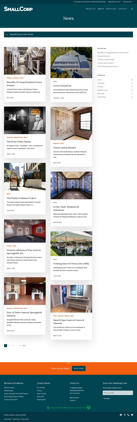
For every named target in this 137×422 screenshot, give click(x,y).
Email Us (73, 400)
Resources (40, 397)
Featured (16, 78)
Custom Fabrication (11, 399)
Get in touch (79, 368)
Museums (10, 137)
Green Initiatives (103, 56)
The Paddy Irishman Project (107, 66)
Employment (41, 399)
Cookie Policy (16, 419)
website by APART (20, 415)
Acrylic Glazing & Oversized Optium (16, 394)
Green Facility (41, 394)
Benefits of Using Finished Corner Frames (113, 53)
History (39, 391)
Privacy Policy (25, 419)
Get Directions (75, 393)
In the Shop (101, 97)
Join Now (107, 398)
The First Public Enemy (105, 59)
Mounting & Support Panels (14, 397)
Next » (24, 345)
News (21, 78)
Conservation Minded (105, 63)
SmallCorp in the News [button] (21, 34)
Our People (41, 388)
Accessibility (7, 419)
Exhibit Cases (18, 137)
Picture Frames (9, 388)
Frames (9, 78)
